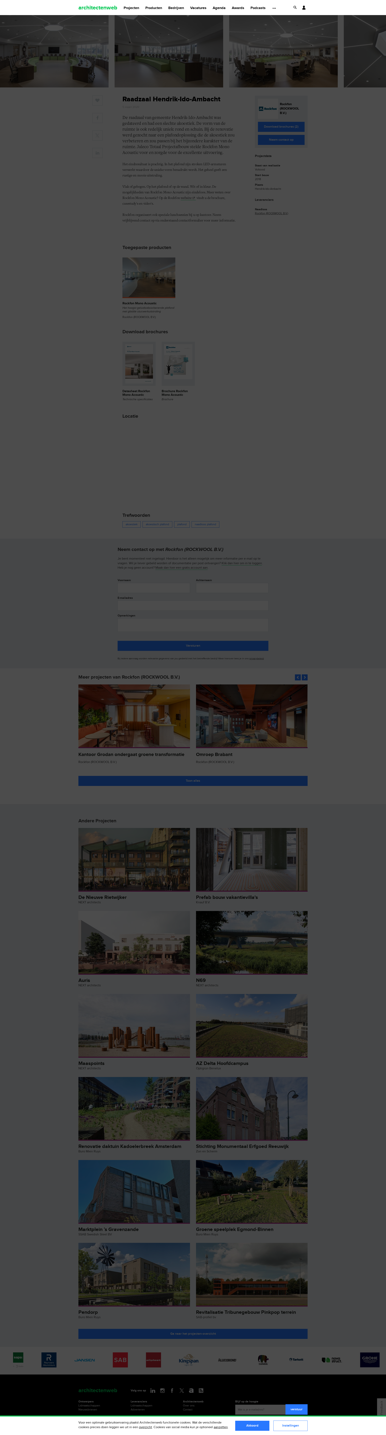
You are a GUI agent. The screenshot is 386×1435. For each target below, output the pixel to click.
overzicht (145, 1427)
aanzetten (221, 1427)
